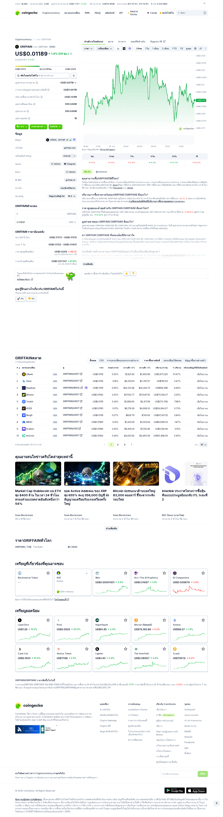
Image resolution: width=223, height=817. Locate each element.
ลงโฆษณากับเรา (23, 279)
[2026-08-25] (195, 48)
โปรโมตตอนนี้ (60, 599)
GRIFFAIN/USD (70, 428)
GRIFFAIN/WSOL (71, 387)
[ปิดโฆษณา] (86, 573)
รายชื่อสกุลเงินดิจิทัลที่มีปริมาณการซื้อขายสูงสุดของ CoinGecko (157, 201)
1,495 (46, 4)
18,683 (24, 4)
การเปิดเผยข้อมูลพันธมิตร (25, 362)
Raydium (118, 188)
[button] (70, 148)
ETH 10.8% (144, 4)
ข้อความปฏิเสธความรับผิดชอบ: (28, 799)
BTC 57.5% (133, 4)
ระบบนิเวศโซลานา (140, 258)
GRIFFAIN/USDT (71, 374)
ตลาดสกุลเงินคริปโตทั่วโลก (173, 255)
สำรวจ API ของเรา (107, 149)
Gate (115, 185)
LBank (130, 188)
